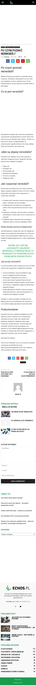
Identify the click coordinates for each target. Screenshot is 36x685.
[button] (33, 2)
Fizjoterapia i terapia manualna (12, 47)
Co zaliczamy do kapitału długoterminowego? (28, 374)
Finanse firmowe (6, 663)
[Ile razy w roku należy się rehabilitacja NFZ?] (5, 431)
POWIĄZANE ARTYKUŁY (9, 404)
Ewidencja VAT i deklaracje (10, 654)
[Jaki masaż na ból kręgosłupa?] (5, 414)
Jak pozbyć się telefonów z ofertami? (21, 618)
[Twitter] (20, 606)
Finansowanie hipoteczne (10, 660)
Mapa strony (18, 679)
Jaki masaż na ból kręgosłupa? (22, 412)
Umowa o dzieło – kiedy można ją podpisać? (23, 635)
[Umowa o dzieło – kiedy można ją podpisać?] (5, 637)
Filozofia (4, 666)
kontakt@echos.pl (24, 601)
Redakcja (6, 57)
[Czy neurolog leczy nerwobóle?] (5, 423)
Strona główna (4, 44)
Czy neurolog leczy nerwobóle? (22, 420)
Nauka (2, 47)
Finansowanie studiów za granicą (12, 671)
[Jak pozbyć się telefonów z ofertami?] (5, 620)
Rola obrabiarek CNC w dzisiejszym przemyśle (15, 516)
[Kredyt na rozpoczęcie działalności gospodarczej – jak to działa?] (5, 628)
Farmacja (4, 669)
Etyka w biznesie (6, 649)
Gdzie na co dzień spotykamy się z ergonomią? (7, 374)
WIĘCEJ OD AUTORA (9, 407)
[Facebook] (15, 606)
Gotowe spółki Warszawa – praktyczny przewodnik (16, 511)
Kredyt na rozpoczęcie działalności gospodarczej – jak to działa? (23, 627)
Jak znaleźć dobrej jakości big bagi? (12, 498)
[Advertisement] (18, 24)
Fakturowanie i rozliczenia (10, 657)
